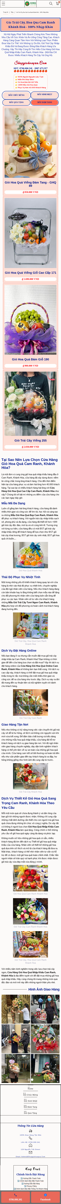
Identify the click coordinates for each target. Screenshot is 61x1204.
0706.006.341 (15, 1199)
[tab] (16, 95)
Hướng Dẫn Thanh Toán (32, 1178)
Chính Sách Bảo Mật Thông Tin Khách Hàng (32, 1189)
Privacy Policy (32, 1186)
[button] (3, 3)
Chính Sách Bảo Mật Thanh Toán (32, 1181)
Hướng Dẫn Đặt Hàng (32, 1183)
